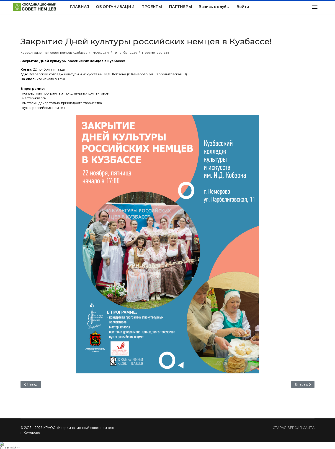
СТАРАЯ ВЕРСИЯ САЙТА (293, 428)
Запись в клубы (214, 7)
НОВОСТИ (101, 52)
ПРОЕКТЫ (151, 7)
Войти (242, 7)
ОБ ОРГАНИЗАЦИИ (115, 7)
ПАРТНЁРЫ (180, 7)
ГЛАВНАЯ (79, 7)
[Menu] (314, 7)
